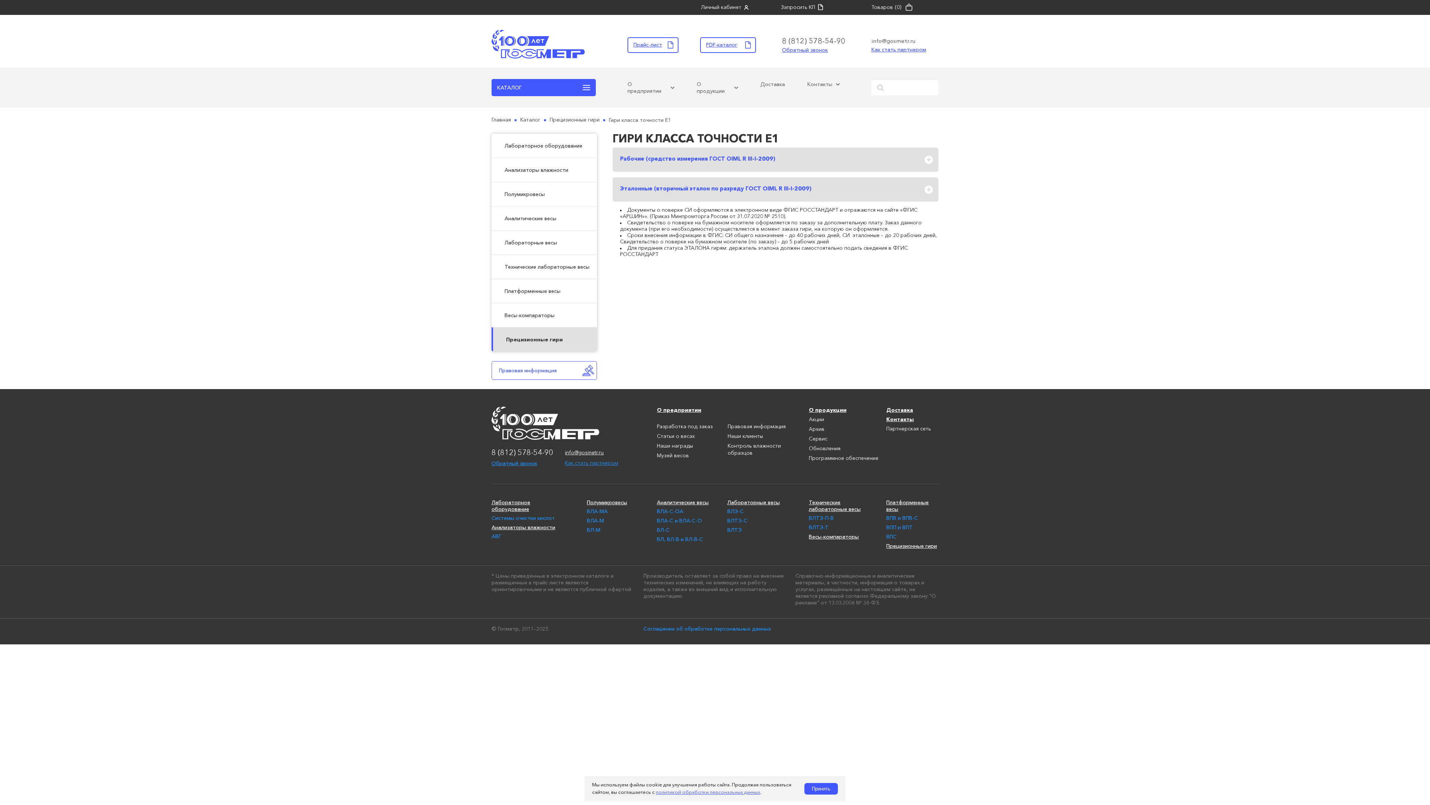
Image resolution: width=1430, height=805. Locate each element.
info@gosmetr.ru (893, 40)
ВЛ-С (663, 530)
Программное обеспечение (843, 458)
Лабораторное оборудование (543, 145)
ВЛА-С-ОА (670, 511)
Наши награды (675, 446)
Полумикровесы (525, 194)
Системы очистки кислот (523, 518)
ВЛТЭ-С (737, 520)
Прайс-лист (647, 44)
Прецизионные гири (534, 339)
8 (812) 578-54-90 (813, 41)
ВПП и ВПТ (899, 527)
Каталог (509, 87)
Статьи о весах (676, 436)
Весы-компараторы (529, 315)
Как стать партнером (898, 49)
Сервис (818, 439)
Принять (821, 789)
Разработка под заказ (685, 426)
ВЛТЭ (734, 530)
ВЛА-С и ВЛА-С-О (679, 520)
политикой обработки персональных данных (708, 792)
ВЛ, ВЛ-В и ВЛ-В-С (680, 539)
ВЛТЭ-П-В (821, 518)
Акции (816, 419)
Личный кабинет (721, 7)
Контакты (819, 84)
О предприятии (644, 87)
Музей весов (673, 455)
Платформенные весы (532, 291)
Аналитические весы (530, 218)
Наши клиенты (745, 436)
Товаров (886, 7)
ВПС (891, 536)
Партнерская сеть (908, 429)
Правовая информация (528, 370)
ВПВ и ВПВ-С (902, 518)
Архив (816, 429)
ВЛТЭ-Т (819, 527)
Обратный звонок (805, 50)
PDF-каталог (721, 44)
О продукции (711, 87)
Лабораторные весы (531, 242)
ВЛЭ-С (735, 511)
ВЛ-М (593, 530)
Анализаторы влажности (536, 170)
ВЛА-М (595, 520)
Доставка (772, 84)
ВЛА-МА (597, 511)
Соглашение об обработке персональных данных (707, 628)
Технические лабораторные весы (547, 266)
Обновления (824, 448)
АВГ (496, 536)
